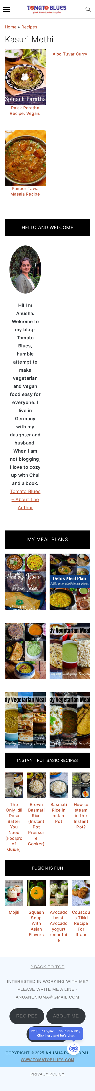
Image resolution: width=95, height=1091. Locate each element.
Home (11, 27)
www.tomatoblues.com (47, 1060)
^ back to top (48, 967)
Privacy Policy (47, 1074)
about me (66, 1015)
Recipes (29, 27)
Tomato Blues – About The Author (25, 499)
